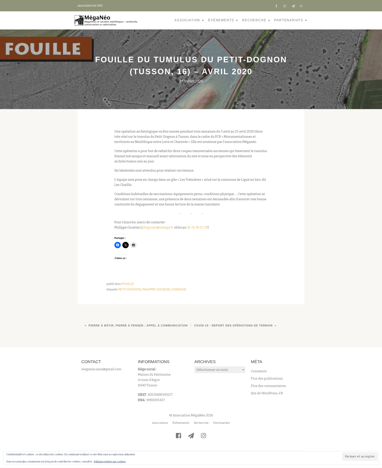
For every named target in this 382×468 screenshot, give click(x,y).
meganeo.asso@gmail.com (101, 369)
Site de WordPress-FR (267, 393)
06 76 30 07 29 (197, 227)
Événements (221, 20)
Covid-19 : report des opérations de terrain (233, 325)
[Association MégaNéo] (107, 20)
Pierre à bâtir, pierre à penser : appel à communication (138, 325)
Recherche (254, 20)
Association (187, 20)
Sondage (178, 289)
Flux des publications (267, 378)
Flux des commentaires (268, 386)
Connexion (259, 371)
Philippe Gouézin (156, 289)
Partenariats (288, 20)
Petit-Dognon (129, 289)
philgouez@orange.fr (157, 227)
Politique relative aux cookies (110, 461)
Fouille (128, 283)
